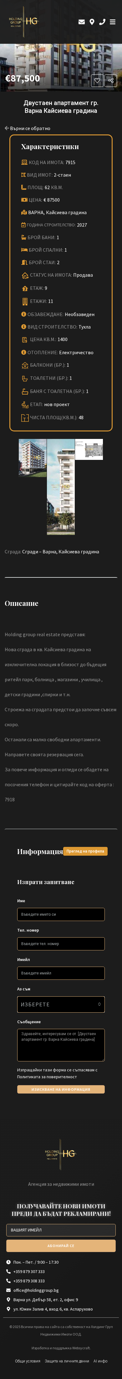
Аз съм (23, 989)
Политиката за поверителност (47, 1077)
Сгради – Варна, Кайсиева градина (60, 551)
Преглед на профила (85, 851)
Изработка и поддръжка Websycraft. (61, 1348)
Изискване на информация (61, 1089)
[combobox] (61, 1004)
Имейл (23, 959)
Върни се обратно (30, 128)
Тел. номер (28, 930)
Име (21, 900)
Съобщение (29, 1021)
